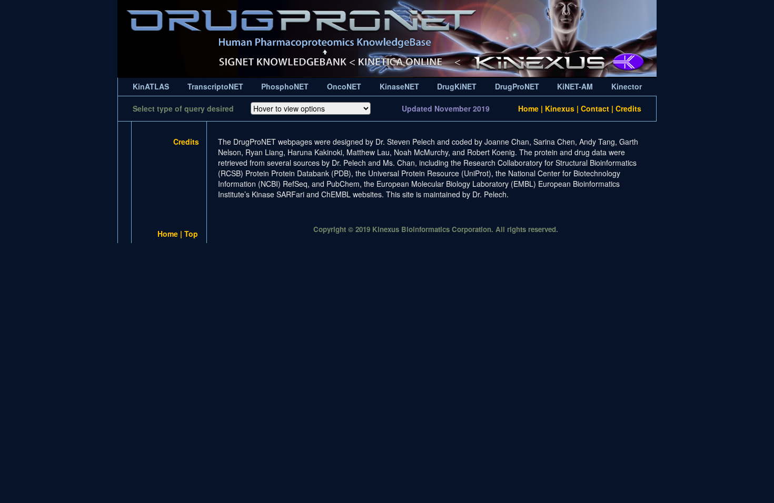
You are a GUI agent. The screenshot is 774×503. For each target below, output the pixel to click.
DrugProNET (517, 86)
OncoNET (344, 86)
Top (191, 233)
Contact (595, 108)
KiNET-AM (575, 86)
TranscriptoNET (215, 86)
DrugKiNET (457, 86)
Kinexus (559, 108)
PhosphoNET (285, 86)
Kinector (626, 86)
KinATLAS (151, 86)
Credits (628, 108)
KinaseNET (399, 86)
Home (528, 108)
